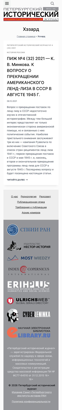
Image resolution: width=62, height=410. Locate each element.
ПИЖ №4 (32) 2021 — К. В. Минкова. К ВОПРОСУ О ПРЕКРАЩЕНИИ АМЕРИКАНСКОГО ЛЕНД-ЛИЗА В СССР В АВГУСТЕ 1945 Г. (31, 76)
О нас (14, 196)
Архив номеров (31, 212)
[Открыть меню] (7, 3)
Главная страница (26, 36)
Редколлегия (28, 196)
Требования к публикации (31, 207)
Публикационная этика (31, 202)
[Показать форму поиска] (52, 3)
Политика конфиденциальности (31, 401)
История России (16, 52)
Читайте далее (17, 180)
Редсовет (45, 196)
